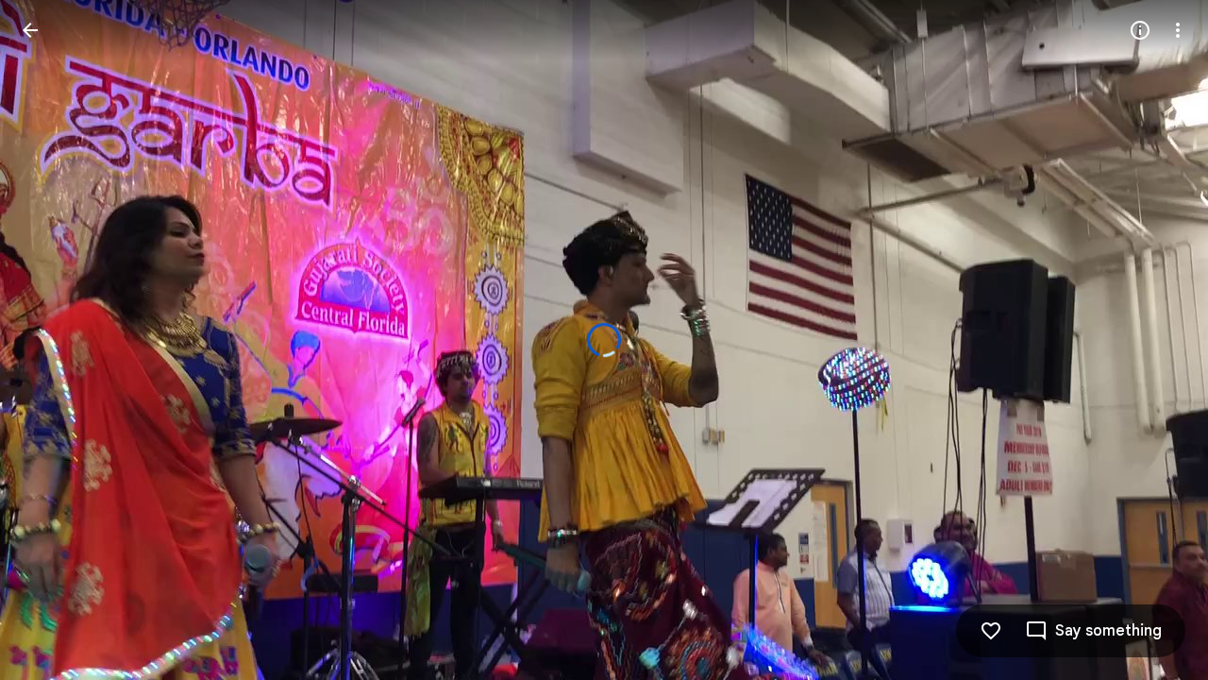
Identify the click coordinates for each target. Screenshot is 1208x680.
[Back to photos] (30, 30)
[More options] (1178, 30)
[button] (52, 340)
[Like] (991, 631)
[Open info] (1140, 30)
